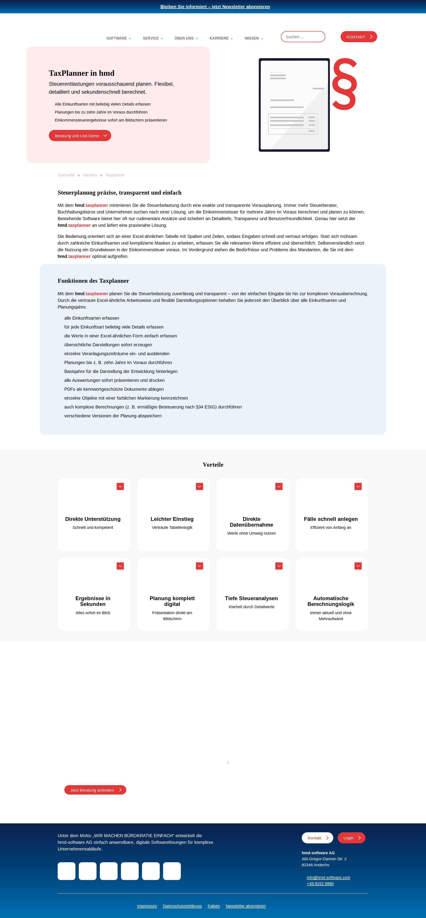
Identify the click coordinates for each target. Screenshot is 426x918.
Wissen (252, 38)
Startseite (66, 175)
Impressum (147, 906)
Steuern (90, 175)
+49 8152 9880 (320, 883)
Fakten (214, 906)
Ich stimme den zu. (108, 771)
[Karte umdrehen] (120, 486)
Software (116, 38)
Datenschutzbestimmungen (118, 771)
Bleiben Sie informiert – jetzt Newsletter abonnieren (215, 6)
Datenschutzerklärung (182, 906)
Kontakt (356, 37)
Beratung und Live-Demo (77, 136)
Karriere (219, 38)
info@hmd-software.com (328, 877)
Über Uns (184, 38)
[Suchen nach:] (303, 36)
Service (151, 38)
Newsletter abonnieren (246, 906)
